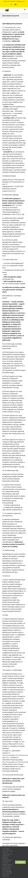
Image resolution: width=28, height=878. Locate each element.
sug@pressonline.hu (9, 191)
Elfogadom (20, 862)
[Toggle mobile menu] (25, 9)
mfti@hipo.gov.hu (20, 1)
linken (10, 871)
